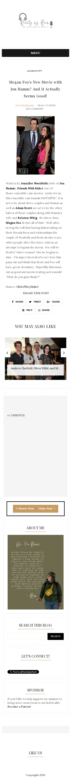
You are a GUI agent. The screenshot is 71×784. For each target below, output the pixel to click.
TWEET (37, 302)
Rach (18, 105)
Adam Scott (34, 70)
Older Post (45, 508)
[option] (35, 361)
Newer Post (26, 508)
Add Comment (34, 108)
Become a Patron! (19, 706)
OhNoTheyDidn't (27, 287)
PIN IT (29, 310)
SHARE (19, 302)
